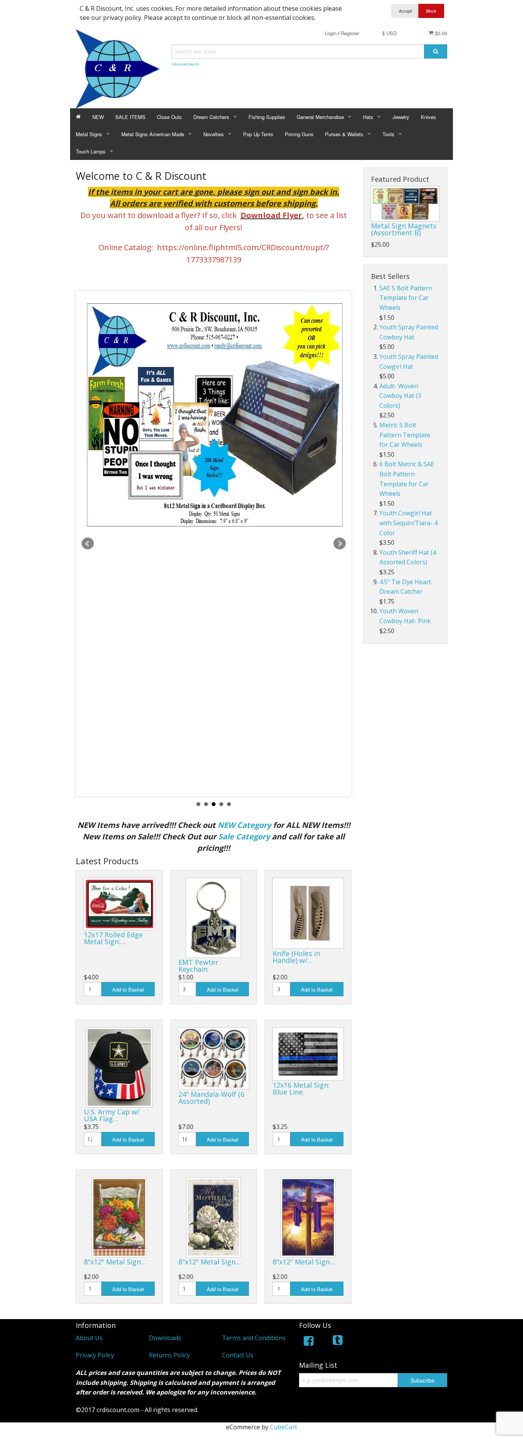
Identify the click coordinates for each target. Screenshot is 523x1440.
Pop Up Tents (258, 134)
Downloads (165, 1338)
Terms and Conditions (254, 1338)
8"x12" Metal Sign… (115, 1261)
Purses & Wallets (344, 134)
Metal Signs (89, 134)
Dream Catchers (211, 117)
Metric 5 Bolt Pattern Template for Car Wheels (404, 435)
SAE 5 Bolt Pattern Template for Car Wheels (405, 298)
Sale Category (244, 836)
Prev (88, 544)
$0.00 (440, 33)
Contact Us (237, 1355)
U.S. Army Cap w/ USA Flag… (112, 1115)
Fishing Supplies (266, 117)
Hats (368, 117)
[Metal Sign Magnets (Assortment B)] (405, 203)
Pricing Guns (299, 134)
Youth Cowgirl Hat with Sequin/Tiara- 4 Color (408, 523)
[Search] (435, 51)
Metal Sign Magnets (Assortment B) (403, 229)
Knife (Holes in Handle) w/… (296, 957)
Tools (388, 134)
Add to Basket (128, 989)
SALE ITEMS (130, 117)
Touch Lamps (91, 151)
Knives (428, 117)
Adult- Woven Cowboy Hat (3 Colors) (400, 396)
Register (350, 33)
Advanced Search (185, 64)
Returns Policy (169, 1355)
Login (331, 33)
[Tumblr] (338, 1342)
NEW (98, 117)
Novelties (213, 134)
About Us (89, 1338)
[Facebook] (308, 1342)
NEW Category (244, 825)
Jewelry (400, 117)
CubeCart (283, 1427)
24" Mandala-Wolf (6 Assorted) (211, 1098)
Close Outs (169, 117)
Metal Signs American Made (152, 134)
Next (339, 544)
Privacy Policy (95, 1355)
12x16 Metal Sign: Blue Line (301, 1088)
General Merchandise (320, 117)
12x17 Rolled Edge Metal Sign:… (113, 938)
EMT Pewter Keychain (198, 966)
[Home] (78, 116)
